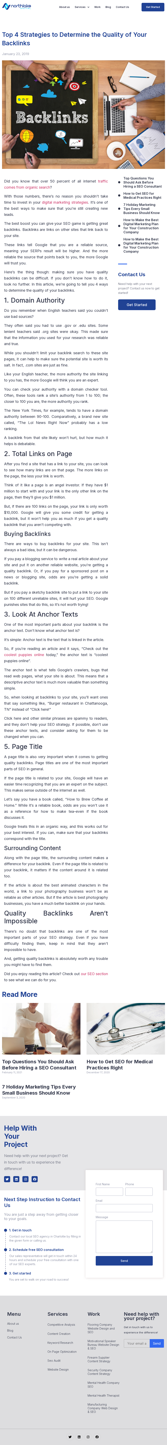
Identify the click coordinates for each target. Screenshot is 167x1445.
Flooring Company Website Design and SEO (101, 1328)
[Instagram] (25, 1179)
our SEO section (94, 974)
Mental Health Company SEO (104, 1384)
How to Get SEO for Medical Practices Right (120, 1065)
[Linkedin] (16, 1179)
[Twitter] (7, 1179)
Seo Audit (53, 1360)
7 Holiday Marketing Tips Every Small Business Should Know (39, 1090)
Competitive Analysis (61, 1324)
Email (99, 1200)
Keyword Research (60, 1342)
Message (102, 1217)
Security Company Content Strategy (100, 1371)
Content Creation (58, 1333)
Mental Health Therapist (103, 1395)
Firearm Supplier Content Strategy (99, 1359)
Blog (108, 7)
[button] (153, 7)
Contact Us (122, 7)
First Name (103, 1184)
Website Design (58, 1369)
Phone (129, 1184)
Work (97, 7)
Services (80, 7)
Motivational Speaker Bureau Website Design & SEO (103, 1344)
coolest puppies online (24, 655)
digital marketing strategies (65, 202)
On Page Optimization (62, 1351)
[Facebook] (35, 1179)
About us (64, 7)
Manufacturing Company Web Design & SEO (103, 1408)
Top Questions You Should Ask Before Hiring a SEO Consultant (39, 1065)
